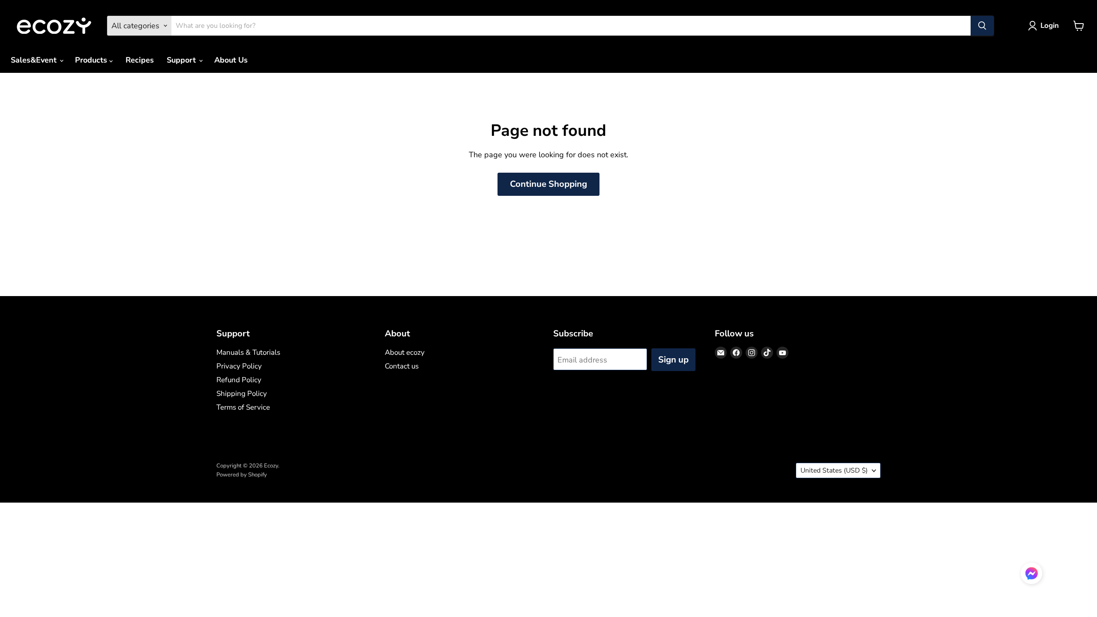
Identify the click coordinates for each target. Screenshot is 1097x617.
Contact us (402, 366)
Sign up (673, 359)
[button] (1031, 574)
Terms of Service (243, 407)
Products (92, 60)
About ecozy (405, 352)
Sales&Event (35, 60)
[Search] (982, 26)
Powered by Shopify (241, 475)
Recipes (140, 60)
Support (182, 60)
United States (834, 470)
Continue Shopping (548, 184)
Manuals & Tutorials (248, 352)
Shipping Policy (241, 393)
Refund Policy (238, 380)
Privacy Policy (239, 366)
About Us (231, 60)
